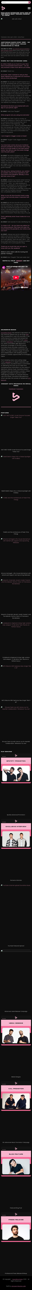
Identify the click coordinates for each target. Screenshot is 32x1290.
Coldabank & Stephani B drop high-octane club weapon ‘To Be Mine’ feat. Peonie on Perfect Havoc (16, 659)
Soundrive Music (6, 333)
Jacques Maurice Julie (18, 1286)
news (25, 340)
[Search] (29, 2)
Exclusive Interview (16, 880)
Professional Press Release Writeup (16, 1273)
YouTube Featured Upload (16, 946)
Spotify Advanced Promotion (16, 815)
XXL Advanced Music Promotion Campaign (16, 1142)
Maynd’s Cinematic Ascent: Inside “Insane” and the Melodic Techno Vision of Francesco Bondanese (16, 616)
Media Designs (16, 1077)
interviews (9, 342)
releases (8, 362)
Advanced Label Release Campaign (16, 1011)
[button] (29, 8)
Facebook (12, 389)
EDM (27, 334)
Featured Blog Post (16, 1208)
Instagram (20, 389)
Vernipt (19, 260)
